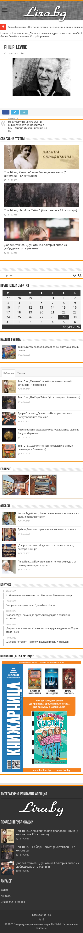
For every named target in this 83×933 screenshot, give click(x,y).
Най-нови (8, 373)
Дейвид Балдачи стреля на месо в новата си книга (47, 529)
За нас (4, 889)
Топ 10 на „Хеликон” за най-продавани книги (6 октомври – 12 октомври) (35, 174)
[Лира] (44, 13)
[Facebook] (43, 919)
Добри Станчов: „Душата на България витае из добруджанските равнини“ (35, 246)
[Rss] (39, 919)
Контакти (6, 895)
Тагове (21, 373)
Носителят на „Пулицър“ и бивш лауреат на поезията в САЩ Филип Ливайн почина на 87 (27, 125)
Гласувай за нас (41, 914)
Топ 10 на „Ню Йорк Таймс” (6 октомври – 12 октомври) (40, 210)
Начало (4, 33)
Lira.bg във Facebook (13, 901)
